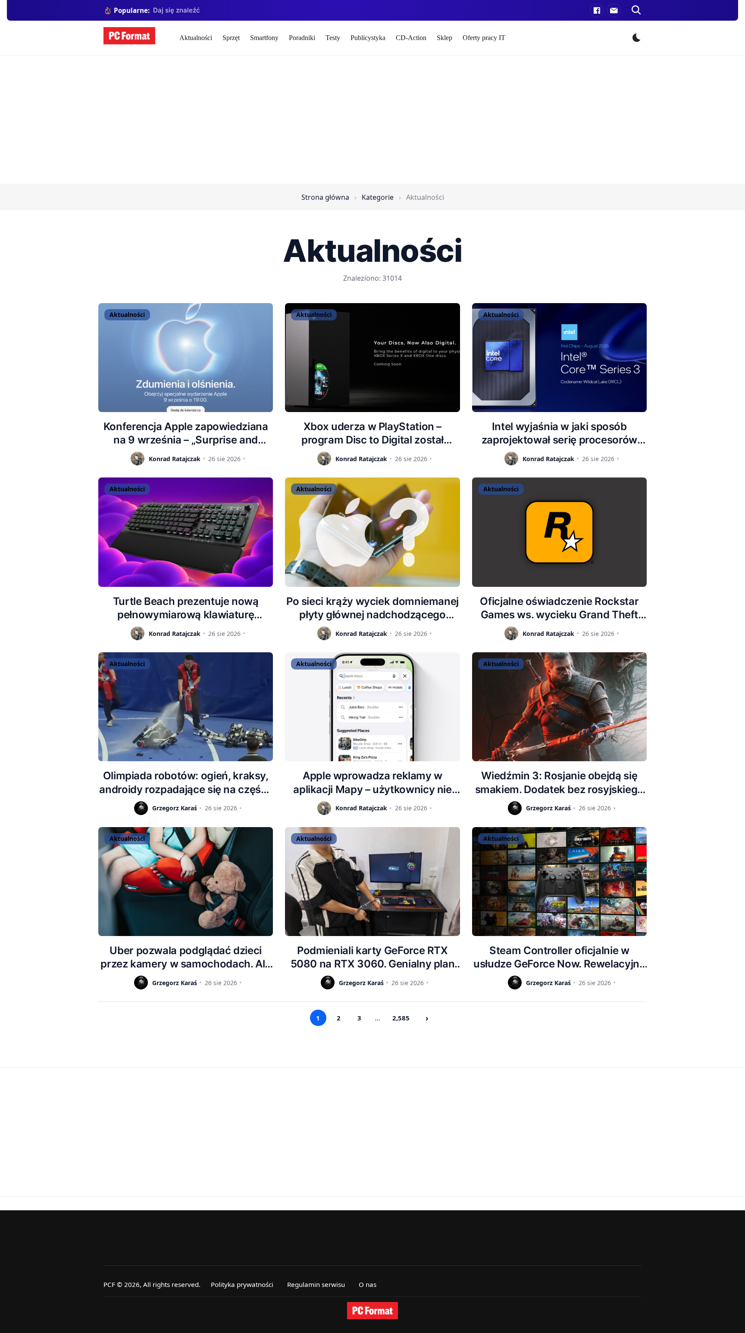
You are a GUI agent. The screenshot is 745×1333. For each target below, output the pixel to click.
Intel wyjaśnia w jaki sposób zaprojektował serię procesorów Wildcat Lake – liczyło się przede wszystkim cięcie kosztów (559, 433)
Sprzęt (231, 37)
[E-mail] (614, 10)
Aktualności (195, 37)
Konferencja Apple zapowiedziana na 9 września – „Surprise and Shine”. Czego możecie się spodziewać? (185, 433)
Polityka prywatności (242, 1284)
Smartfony (264, 37)
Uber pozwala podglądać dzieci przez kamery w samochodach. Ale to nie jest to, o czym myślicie (185, 957)
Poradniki (302, 37)
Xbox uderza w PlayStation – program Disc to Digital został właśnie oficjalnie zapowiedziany (372, 433)
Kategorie (378, 197)
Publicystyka (368, 37)
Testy (333, 37)
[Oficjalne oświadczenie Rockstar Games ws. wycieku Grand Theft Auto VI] (559, 531)
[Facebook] (597, 10)
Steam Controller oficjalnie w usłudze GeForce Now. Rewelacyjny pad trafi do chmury (559, 957)
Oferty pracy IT (484, 37)
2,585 (401, 1018)
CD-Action (411, 37)
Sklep (444, 37)
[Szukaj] (636, 10)
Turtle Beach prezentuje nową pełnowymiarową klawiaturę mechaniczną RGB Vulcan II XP (185, 608)
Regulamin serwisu (316, 1284)
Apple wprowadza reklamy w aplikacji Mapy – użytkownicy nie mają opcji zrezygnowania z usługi (372, 782)
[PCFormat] (372, 1310)
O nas (367, 1284)
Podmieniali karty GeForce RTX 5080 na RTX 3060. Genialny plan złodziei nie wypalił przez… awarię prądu (373, 957)
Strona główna (325, 197)
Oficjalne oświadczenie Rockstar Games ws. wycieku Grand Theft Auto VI (559, 608)
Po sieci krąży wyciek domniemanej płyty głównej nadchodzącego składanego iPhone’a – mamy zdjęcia (372, 608)
